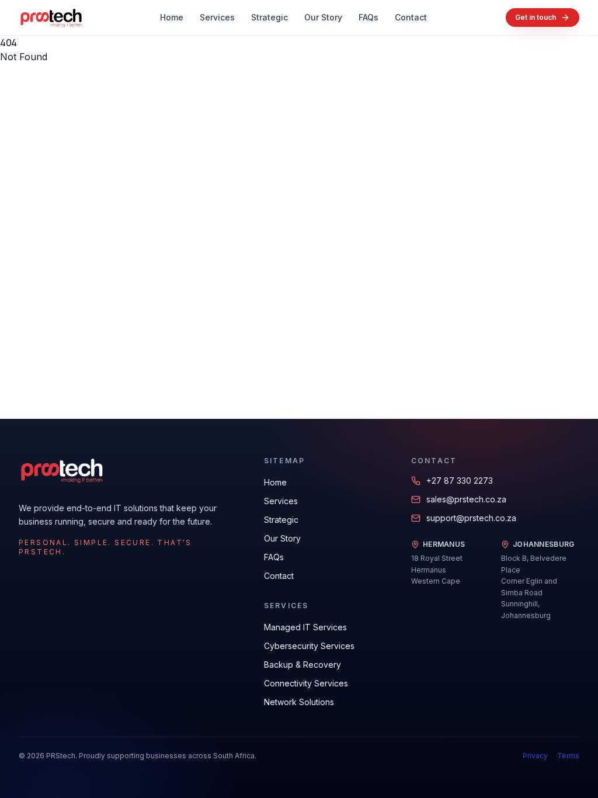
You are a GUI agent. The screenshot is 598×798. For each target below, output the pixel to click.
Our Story (323, 17)
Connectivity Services (306, 683)
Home (171, 17)
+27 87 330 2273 (459, 480)
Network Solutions (299, 702)
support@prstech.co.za (471, 518)
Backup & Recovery (302, 664)
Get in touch (535, 17)
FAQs (368, 17)
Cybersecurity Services (309, 646)
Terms (568, 755)
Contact (411, 17)
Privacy (535, 755)
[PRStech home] (50, 17)
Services (217, 17)
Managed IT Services (305, 627)
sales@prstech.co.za (466, 499)
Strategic (269, 17)
